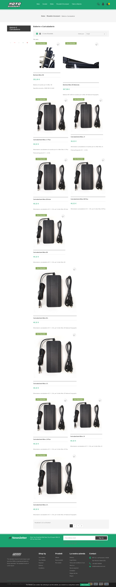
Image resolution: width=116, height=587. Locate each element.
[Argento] (19, 43)
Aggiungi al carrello (59, 90)
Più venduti (58, 562)
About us (72, 565)
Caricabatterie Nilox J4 (77, 436)
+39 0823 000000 (97, 563)
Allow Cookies (85, 584)
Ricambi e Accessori (62, 4)
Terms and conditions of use (77, 562)
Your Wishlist (42, 560)
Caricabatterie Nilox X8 (40, 252)
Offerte (57, 557)
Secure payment (74, 568)
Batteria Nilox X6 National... (71, 85)
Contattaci (72, 570)
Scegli (95, 34)
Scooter (45, 4)
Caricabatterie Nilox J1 (78, 137)
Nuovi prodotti (59, 560)
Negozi (71, 576)
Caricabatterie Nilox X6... (41, 318)
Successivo (82, 526)
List (40, 33)
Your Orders (42, 557)
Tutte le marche (77, 4)
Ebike (52, 4)
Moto (38, 4)
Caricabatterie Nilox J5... (41, 383)
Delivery (41, 565)
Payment (41, 562)
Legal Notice (73, 560)
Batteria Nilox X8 (38, 75)
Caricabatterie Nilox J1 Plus (42, 140)
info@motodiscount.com (98, 566)
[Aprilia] (15, 42)
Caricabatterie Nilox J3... (41, 505)
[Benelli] (23, 42)
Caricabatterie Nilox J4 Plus (42, 439)
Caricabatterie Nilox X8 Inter (42, 199)
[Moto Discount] (16, 554)
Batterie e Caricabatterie (15, 28)
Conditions (41, 568)
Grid (37, 33)
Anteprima (55, 90)
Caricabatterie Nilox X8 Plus (79, 199)
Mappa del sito (74, 573)
